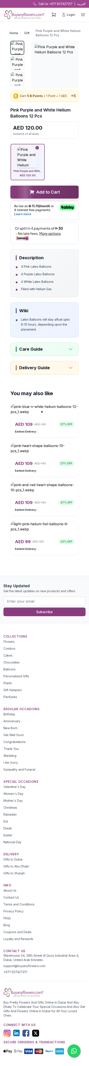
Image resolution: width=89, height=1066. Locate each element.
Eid (5, 821)
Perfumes (10, 697)
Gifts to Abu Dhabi (16, 866)
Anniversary (11, 721)
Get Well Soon (13, 735)
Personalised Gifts (16, 676)
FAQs (7, 918)
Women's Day (13, 794)
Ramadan (10, 814)
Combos (9, 648)
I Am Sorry (10, 762)
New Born (10, 728)
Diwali (7, 828)
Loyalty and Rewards (18, 939)
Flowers (9, 641)
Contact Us (11, 897)
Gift (27, 33)
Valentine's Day (14, 787)
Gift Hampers (12, 690)
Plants (7, 683)
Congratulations (14, 742)
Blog (6, 925)
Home (14, 33)
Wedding (9, 755)
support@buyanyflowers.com (24, 966)
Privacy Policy (13, 911)
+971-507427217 (15, 972)
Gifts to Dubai (12, 859)
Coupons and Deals (17, 932)
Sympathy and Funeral (19, 769)
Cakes (8, 655)
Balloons (9, 669)
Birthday (9, 714)
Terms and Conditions (19, 904)
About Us (9, 890)
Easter (7, 835)
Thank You (11, 749)
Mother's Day (13, 800)
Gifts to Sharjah (14, 873)
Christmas (10, 807)
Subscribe (44, 612)
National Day (12, 842)
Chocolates (11, 662)
